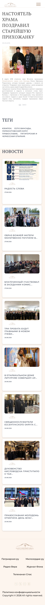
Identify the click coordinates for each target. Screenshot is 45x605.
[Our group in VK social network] (16, 584)
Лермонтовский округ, (15, 131)
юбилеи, (7, 128)
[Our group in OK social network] (29, 584)
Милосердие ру (35, 559)
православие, (10, 134)
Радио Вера (10, 566)
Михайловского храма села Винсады (16, 81)
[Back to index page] (10, 6)
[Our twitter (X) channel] (20, 584)
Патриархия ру (10, 559)
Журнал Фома (35, 566)
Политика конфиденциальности (21, 592)
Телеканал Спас (22, 574)
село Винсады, (22, 128)
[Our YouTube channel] (25, 584)
